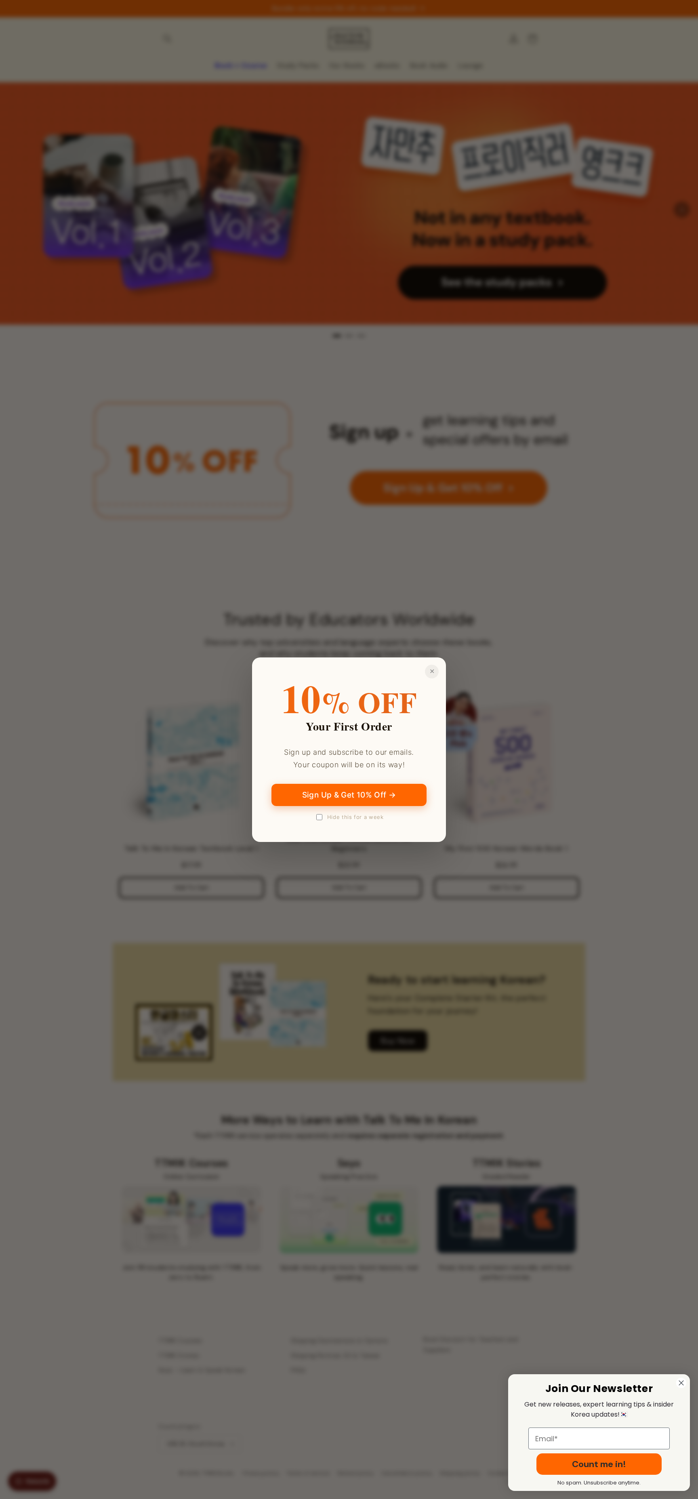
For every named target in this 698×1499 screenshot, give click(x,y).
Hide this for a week (355, 817)
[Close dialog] (681, 1382)
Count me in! (599, 1464)
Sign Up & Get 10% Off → (349, 795)
